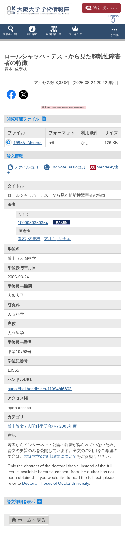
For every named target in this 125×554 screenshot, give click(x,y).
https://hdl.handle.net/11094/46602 (40, 388)
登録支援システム (106, 8)
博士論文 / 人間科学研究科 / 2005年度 (42, 426)
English (113, 16)
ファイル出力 (26, 167)
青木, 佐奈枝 (29, 238)
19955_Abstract (27, 142)
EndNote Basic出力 (67, 167)
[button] (11, 31)
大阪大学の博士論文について (50, 456)
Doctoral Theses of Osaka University (55, 483)
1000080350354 (33, 222)
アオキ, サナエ (57, 238)
